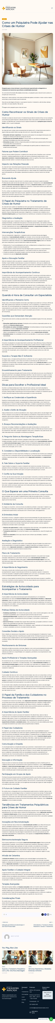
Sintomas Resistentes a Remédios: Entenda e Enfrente (40, 970)
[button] (52, 8)
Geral (4, 19)
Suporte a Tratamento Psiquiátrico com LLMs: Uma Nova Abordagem (13, 970)
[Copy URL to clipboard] (51, 914)
